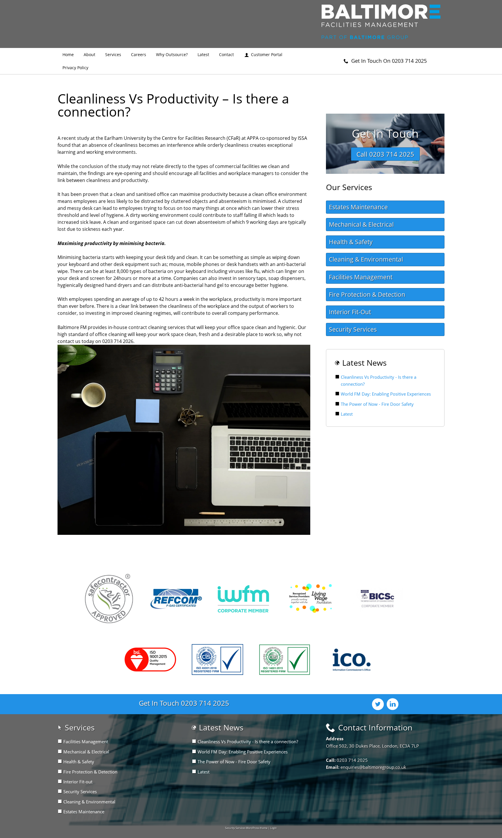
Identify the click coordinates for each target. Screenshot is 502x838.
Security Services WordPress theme (246, 828)
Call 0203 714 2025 (385, 154)
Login (273, 828)
